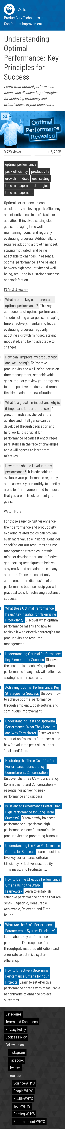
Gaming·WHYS (24, 1113)
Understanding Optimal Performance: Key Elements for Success (33, 656)
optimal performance (20, 164)
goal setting (41, 178)
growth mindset (17, 178)
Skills (22, 9)
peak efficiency (16, 171)
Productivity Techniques (22, 17)
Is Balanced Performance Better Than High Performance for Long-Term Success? (33, 811)
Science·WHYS (24, 1083)
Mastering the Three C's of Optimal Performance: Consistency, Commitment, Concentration (30, 766)
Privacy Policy (16, 1029)
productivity (40, 171)
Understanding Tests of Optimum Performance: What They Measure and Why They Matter (30, 726)
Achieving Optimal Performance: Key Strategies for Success (32, 690)
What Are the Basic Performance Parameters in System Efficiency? (30, 927)
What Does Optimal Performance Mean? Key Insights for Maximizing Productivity (30, 614)
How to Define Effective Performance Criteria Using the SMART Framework (32, 885)
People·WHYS (23, 1090)
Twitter (14, 1067)
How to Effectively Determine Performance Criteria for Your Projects (27, 976)
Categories (13, 1014)
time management (19, 192)
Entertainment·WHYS (29, 1121)
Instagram (17, 1052)
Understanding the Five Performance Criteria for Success (32, 848)
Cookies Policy (16, 1037)
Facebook (16, 1060)
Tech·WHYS (21, 1106)
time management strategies (27, 185)
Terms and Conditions (22, 1021)
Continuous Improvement (23, 23)
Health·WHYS (23, 1098)
